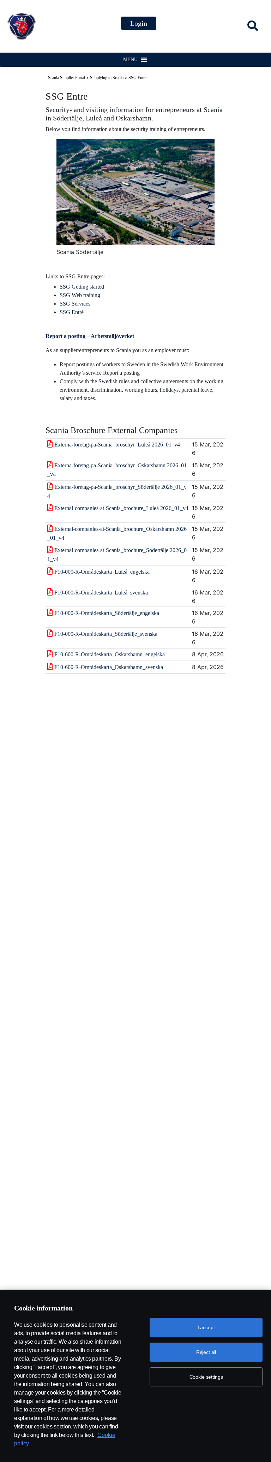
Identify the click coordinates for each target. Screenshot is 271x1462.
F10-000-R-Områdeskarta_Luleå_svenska (101, 593)
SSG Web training (80, 295)
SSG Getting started (82, 287)
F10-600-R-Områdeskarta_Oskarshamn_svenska (108, 667)
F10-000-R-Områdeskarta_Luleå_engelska (102, 572)
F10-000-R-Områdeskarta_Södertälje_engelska (106, 613)
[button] (130, 60)
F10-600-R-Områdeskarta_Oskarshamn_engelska (109, 654)
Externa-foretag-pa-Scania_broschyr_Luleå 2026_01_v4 (117, 445)
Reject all (206, 1352)
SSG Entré (72, 312)
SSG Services (75, 304)
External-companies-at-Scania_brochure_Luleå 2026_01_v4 (121, 508)
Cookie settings (206, 1377)
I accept (206, 1327)
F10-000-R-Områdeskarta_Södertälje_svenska (105, 634)
